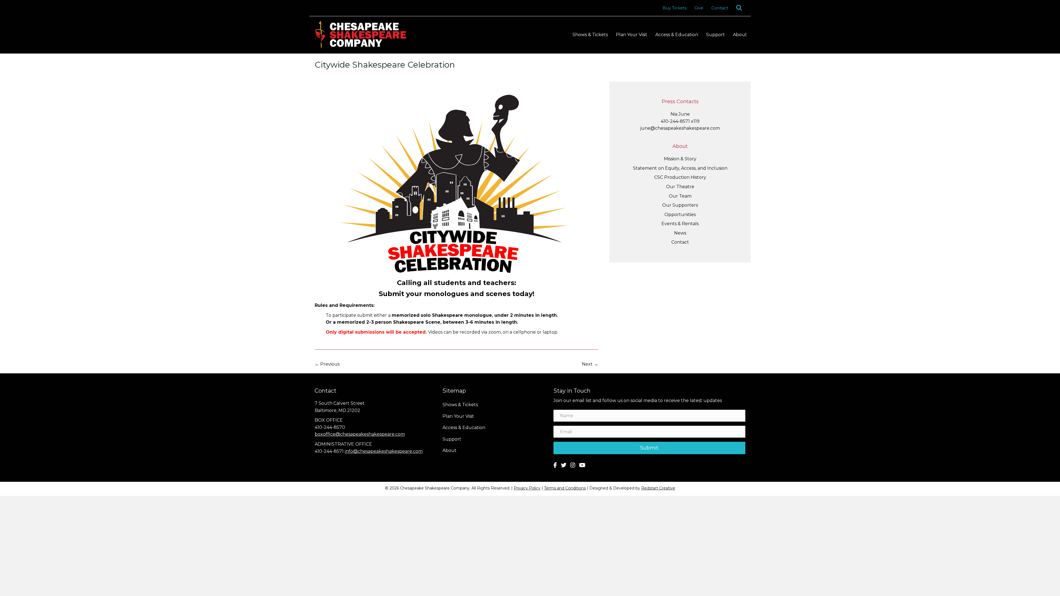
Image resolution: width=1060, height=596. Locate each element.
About (740, 34)
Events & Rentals (680, 223)
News (680, 233)
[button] (740, 7)
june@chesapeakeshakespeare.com (680, 128)
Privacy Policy (527, 488)
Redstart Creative (658, 488)
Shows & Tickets (590, 34)
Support (715, 34)
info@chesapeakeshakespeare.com (384, 451)
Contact (719, 7)
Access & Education (676, 34)
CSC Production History (680, 177)
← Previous (327, 364)
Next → (590, 364)
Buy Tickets (674, 7)
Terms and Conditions (565, 488)
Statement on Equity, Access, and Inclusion (680, 168)
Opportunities (680, 214)
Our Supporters (680, 205)
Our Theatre (680, 186)
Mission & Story (680, 158)
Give (699, 7)
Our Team (680, 196)
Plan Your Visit (631, 34)
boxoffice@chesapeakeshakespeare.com (360, 434)
